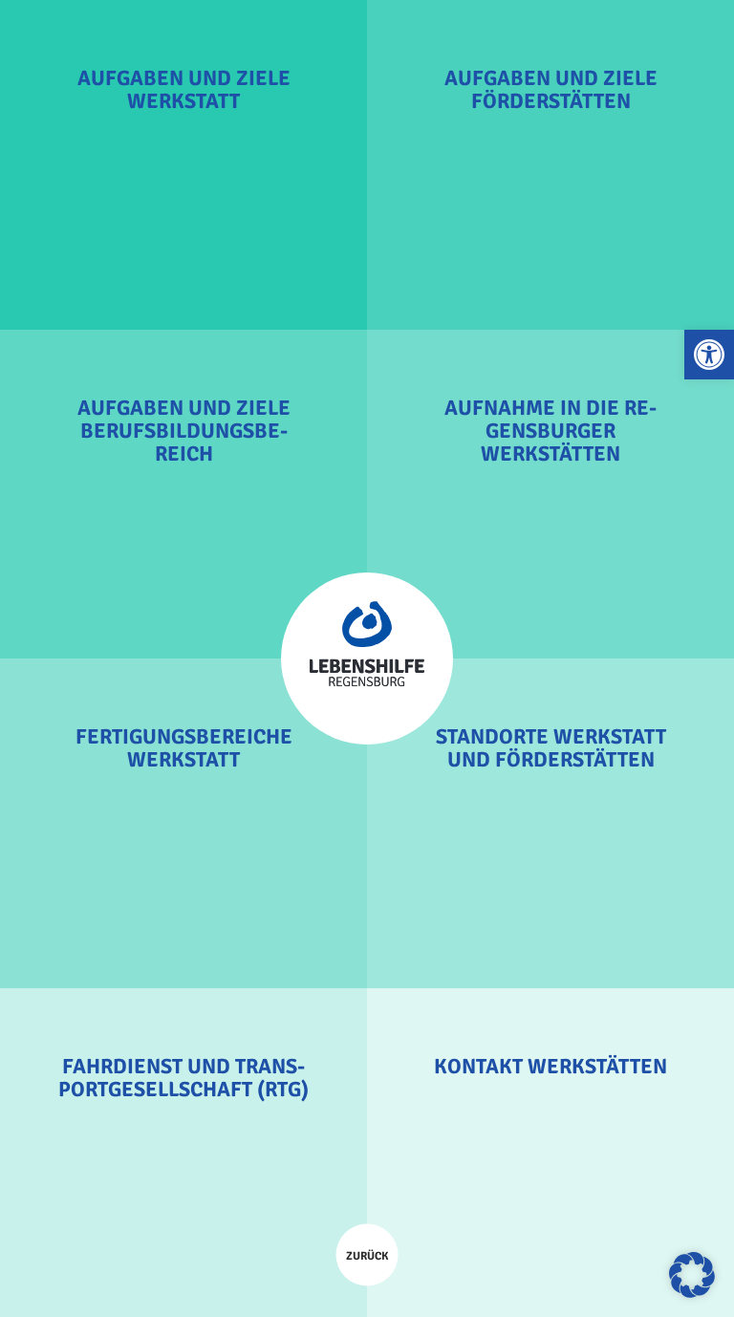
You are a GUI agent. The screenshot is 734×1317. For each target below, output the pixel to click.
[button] (709, 354)
